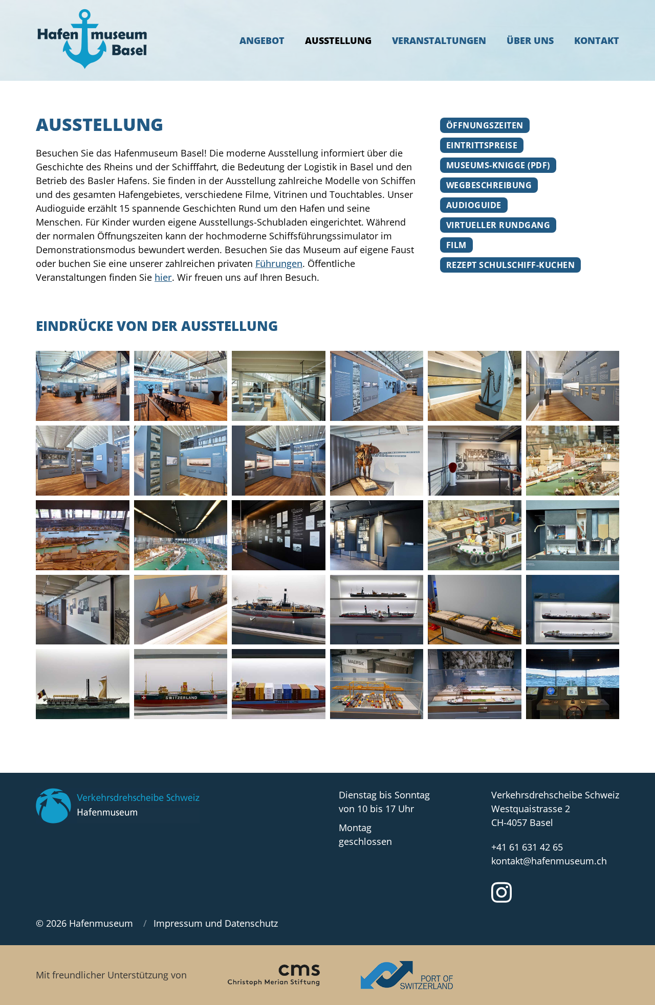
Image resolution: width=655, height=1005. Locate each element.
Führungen (278, 263)
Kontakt (596, 40)
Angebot (262, 40)
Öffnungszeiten (484, 125)
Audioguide (473, 205)
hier (163, 277)
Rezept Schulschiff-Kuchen (510, 265)
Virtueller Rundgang (498, 225)
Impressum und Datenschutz (216, 923)
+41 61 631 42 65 (527, 847)
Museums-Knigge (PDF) (498, 165)
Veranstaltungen (439, 40)
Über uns (530, 40)
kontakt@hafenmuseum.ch (549, 861)
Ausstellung (338, 40)
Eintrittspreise (481, 145)
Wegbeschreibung (489, 185)
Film (456, 245)
